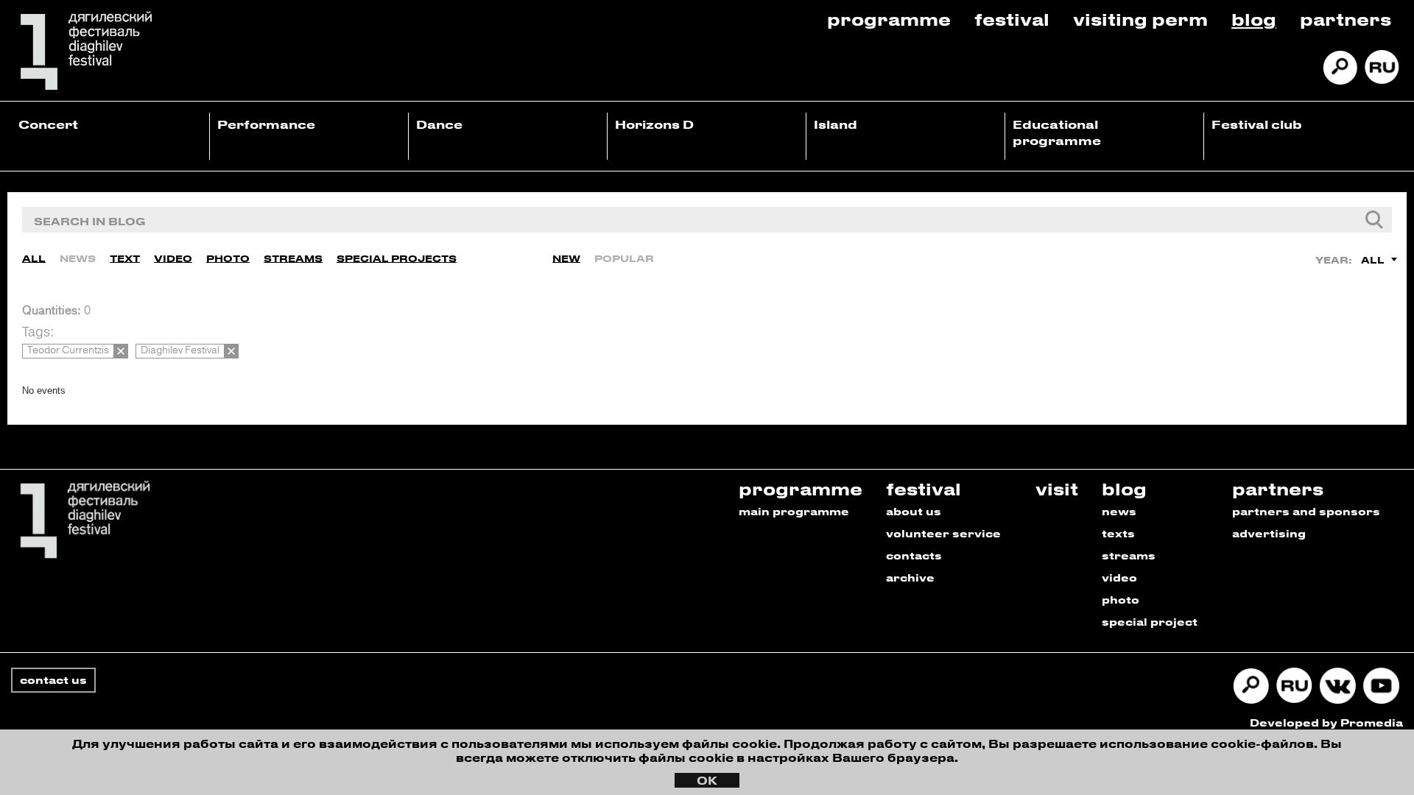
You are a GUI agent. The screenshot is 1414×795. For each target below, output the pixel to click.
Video (173, 258)
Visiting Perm (1140, 19)
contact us (53, 680)
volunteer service (943, 533)
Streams (293, 258)
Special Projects (397, 258)
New (566, 258)
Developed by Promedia (1326, 722)
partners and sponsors (1306, 511)
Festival (1011, 19)
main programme (794, 511)
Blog (1253, 19)
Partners (1345, 19)
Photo (228, 258)
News (78, 258)
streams (1129, 555)
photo (1120, 599)
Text (125, 258)
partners (1277, 488)
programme (800, 488)
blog (1124, 488)
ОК (707, 780)
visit (1056, 488)
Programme (889, 19)
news (1119, 511)
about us (913, 511)
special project (1149, 621)
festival (923, 488)
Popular (624, 258)
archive (910, 577)
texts (1118, 533)
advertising (1269, 533)
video (1119, 577)
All (34, 258)
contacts (914, 555)
